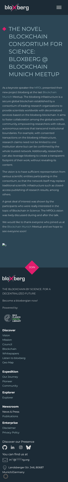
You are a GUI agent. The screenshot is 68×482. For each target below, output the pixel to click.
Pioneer (7, 381)
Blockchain (9, 348)
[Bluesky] (28, 447)
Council (7, 344)
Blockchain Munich (19, 226)
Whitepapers (10, 353)
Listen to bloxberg (13, 358)
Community (10, 385)
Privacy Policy (10, 432)
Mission (7, 339)
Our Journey (10, 376)
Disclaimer (9, 427)
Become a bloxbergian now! (20, 300)
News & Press (10, 411)
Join (32, 267)
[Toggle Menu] (59, 7)
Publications (10, 416)
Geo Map (8, 362)
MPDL (38, 87)
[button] (5, 476)
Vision (6, 335)
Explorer (7, 397)
